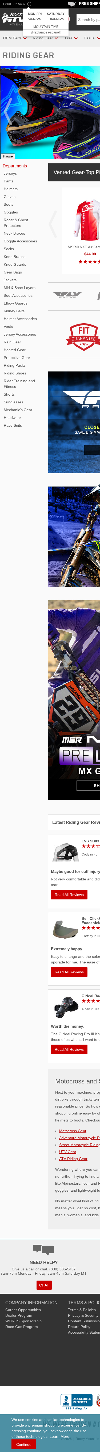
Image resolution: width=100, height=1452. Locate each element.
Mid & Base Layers (19, 288)
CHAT (44, 1285)
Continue (23, 1444)
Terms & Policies (82, 1310)
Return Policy (79, 1327)
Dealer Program (18, 1315)
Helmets (11, 189)
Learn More (59, 1436)
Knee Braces (14, 256)
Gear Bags (13, 272)
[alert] (46, 22)
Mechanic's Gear (18, 410)
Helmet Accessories (20, 319)
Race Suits (13, 425)
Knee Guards (15, 264)
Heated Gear (15, 350)
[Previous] (8, 112)
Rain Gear (12, 342)
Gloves (9, 196)
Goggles (11, 212)
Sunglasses (13, 402)
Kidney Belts (14, 311)
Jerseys (10, 173)
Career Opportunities (23, 1310)
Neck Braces (14, 233)
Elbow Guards (15, 303)
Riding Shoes (15, 373)
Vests (8, 326)
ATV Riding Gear (73, 1159)
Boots (8, 204)
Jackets (10, 280)
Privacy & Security (83, 1315)
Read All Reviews (69, 894)
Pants (8, 181)
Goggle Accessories (20, 241)
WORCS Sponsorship (23, 1321)
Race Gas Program (21, 1327)
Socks (9, 249)
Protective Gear (17, 357)
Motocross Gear (72, 1131)
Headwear (12, 417)
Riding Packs (15, 365)
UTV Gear (67, 1152)
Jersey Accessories (20, 334)
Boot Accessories (18, 295)
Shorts (9, 394)
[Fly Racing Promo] (67, 306)
